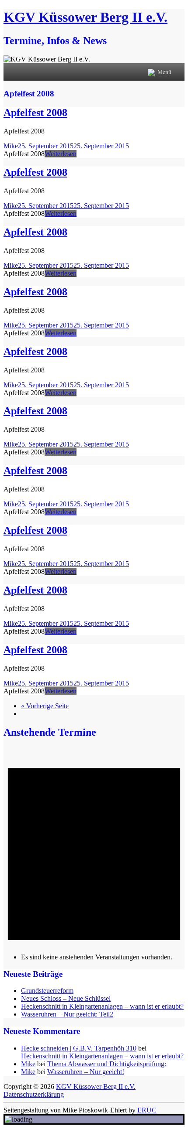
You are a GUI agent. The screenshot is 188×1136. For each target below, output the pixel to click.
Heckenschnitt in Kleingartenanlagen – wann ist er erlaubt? (102, 1006)
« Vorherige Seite (45, 706)
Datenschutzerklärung (33, 1094)
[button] (164, 72)
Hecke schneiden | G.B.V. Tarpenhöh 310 (78, 1048)
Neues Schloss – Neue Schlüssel (66, 998)
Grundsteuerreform (47, 990)
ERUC (147, 1110)
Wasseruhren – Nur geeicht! (85, 1071)
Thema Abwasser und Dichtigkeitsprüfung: (106, 1064)
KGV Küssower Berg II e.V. (85, 17)
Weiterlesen (61, 153)
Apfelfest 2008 (35, 112)
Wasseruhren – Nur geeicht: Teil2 (67, 1014)
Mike (10, 146)
